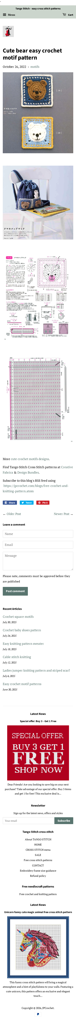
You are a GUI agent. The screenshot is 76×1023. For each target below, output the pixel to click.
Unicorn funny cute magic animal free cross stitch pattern (38, 912)
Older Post (14, 514)
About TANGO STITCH (38, 839)
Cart (70, 15)
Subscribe (64, 821)
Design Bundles (28, 472)
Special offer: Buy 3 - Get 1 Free (38, 721)
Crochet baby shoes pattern (22, 630)
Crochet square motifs (18, 616)
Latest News (38, 714)
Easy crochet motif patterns (22, 684)
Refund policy (38, 876)
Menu (11, 14)
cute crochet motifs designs (30, 459)
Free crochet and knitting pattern (38, 894)
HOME (38, 844)
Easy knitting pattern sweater (23, 643)
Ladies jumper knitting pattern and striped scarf (36, 670)
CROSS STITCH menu (38, 849)
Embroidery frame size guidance (38, 870)
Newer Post (61, 514)
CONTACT (38, 865)
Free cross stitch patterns (38, 860)
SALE (38, 855)
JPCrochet (48, 1008)
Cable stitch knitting (17, 657)
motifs (34, 67)
